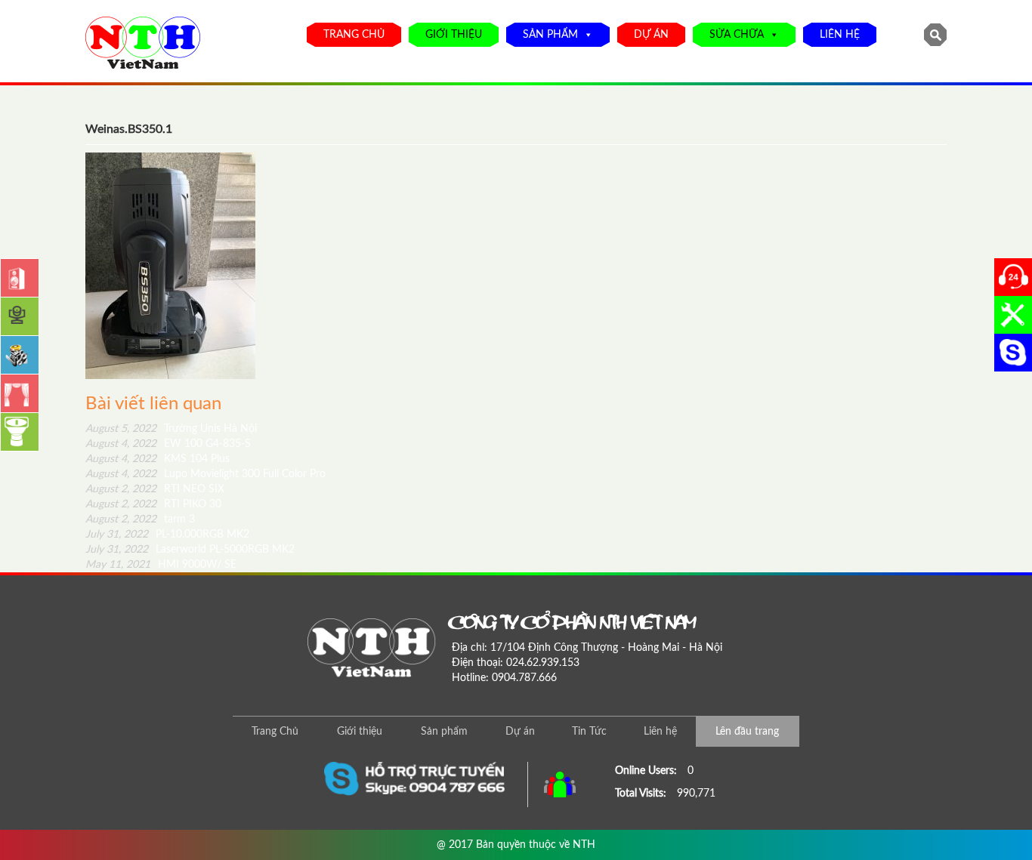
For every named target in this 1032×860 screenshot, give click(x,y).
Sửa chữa (736, 34)
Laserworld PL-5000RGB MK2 (190, 549)
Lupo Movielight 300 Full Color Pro (205, 474)
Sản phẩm (550, 34)
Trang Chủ (354, 34)
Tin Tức (589, 731)
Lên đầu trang (747, 731)
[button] (585, 34)
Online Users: (647, 771)
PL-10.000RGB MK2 (167, 534)
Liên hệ (840, 34)
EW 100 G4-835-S (168, 444)
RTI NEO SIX (154, 489)
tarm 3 (140, 519)
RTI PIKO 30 (153, 504)
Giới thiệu (453, 34)
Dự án (651, 34)
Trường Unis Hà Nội (171, 429)
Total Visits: (642, 793)
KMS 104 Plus (157, 459)
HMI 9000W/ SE (160, 564)
